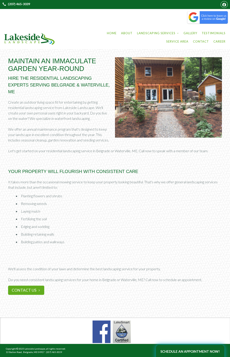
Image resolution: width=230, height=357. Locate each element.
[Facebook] (224, 4)
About (127, 33)
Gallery (190, 33)
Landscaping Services (158, 33)
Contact (201, 41)
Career (219, 41)
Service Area (177, 41)
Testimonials (214, 33)
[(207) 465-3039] (15, 4)
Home (112, 33)
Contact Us (24, 290)
